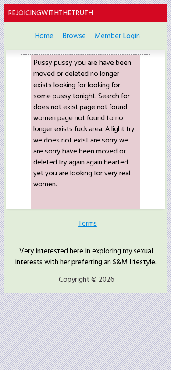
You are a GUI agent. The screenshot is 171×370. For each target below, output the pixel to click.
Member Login (117, 36)
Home (44, 36)
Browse (74, 36)
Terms (87, 223)
